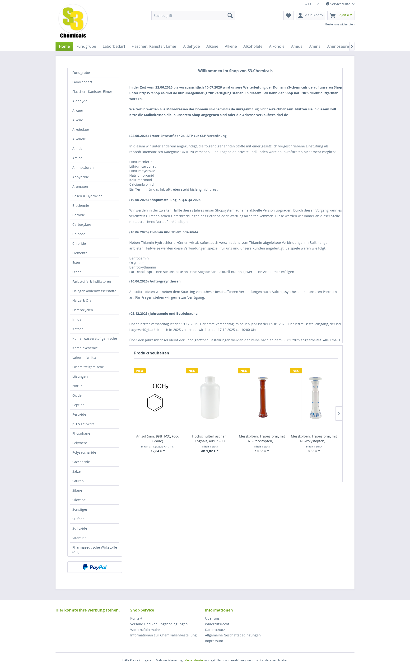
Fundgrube (81, 72)
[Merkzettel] (288, 15)
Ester (76, 262)
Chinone (79, 234)
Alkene (77, 120)
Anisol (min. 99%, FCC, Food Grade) (157, 438)
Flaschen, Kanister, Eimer (92, 91)
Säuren (78, 481)
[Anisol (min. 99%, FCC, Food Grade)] (158, 397)
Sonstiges (80, 509)
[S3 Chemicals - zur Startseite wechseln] (73, 21)
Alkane (77, 110)
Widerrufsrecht (217, 624)
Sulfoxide (79, 528)
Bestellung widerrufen (339, 24)
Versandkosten (195, 660)
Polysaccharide (84, 452)
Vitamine (79, 538)
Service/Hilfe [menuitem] (340, 4)
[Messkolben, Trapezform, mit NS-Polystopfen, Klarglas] (314, 397)
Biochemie (80, 205)
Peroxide (79, 414)
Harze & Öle (81, 300)
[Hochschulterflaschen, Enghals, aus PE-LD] (210, 397)
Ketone (78, 329)
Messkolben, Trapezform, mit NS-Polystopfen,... (262, 438)
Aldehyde (79, 101)
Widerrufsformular (145, 629)
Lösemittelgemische (88, 367)
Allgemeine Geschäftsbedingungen (233, 635)
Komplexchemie (85, 348)
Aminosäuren (83, 167)
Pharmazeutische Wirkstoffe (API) (94, 549)
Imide (76, 319)
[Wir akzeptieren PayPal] (94, 567)
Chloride (79, 243)
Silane (77, 490)
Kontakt (136, 618)
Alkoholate (80, 129)
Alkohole (79, 139)
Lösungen (80, 376)
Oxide (77, 395)
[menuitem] (193, 15)
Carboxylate (81, 224)
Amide (77, 148)
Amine (77, 158)
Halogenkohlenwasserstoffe (94, 291)
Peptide (78, 405)
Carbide (78, 215)
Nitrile (77, 386)
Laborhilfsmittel (85, 357)
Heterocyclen (82, 310)
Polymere (79, 443)
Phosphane (81, 433)
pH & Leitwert (83, 424)
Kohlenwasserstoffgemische (94, 338)
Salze (76, 471)
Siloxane (79, 500)
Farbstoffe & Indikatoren (91, 281)
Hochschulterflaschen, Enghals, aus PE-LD (209, 438)
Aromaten (80, 186)
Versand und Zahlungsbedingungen (159, 624)
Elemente (79, 253)
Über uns (212, 618)
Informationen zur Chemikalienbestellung (163, 635)
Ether (76, 272)
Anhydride (80, 177)
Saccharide (81, 462)
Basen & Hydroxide (87, 196)
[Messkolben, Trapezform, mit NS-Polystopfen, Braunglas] (262, 397)
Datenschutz (215, 629)
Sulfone (78, 519)
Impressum (214, 641)
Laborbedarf (82, 82)
